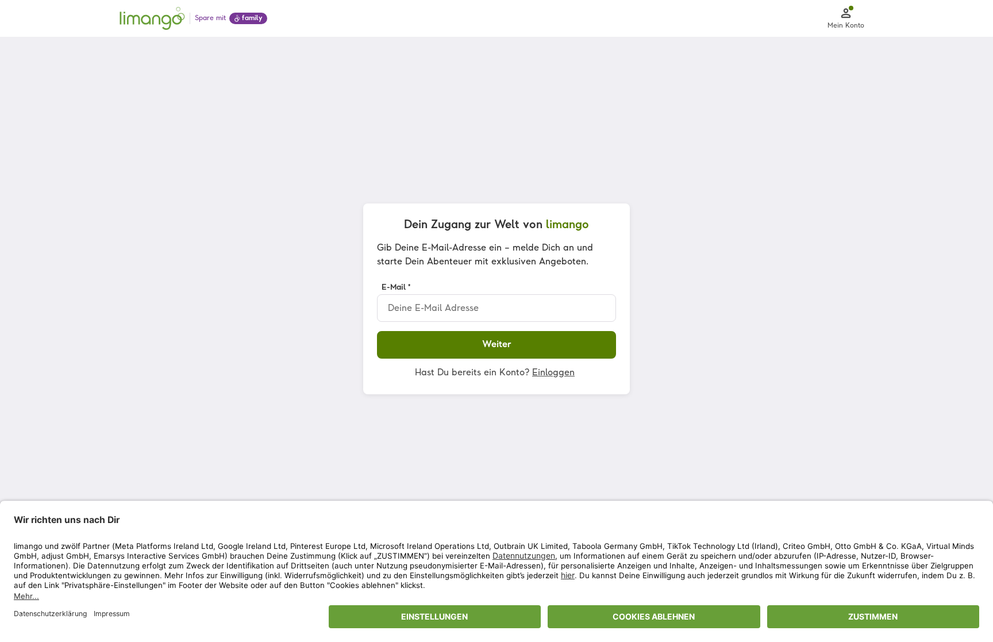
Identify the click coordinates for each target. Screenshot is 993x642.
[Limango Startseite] (152, 18)
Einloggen (553, 372)
